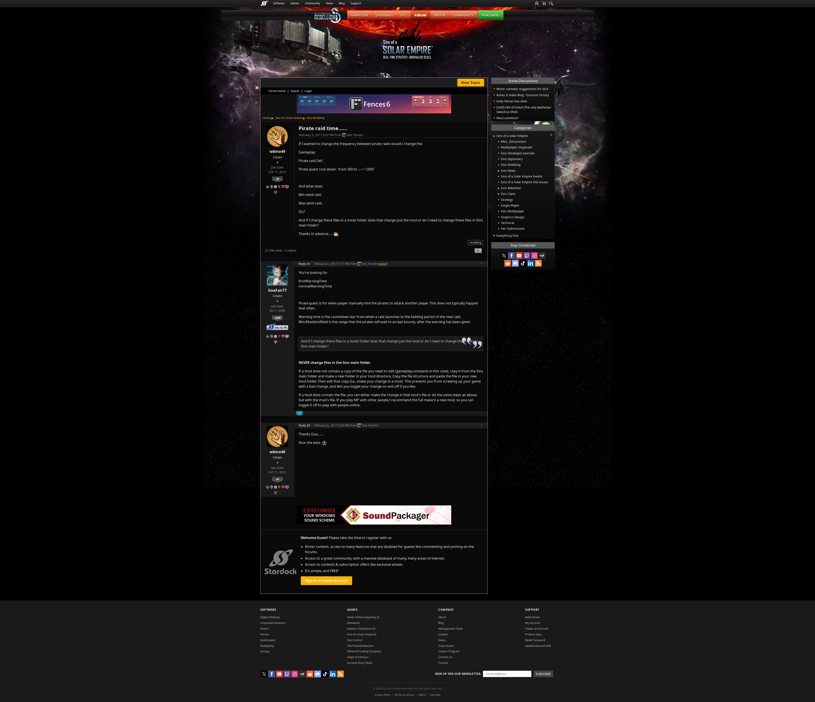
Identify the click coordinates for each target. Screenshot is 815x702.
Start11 (264, 628)
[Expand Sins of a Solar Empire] (494, 136)
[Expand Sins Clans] (498, 194)
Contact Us (445, 657)
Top (481, 263)
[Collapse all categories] (551, 135)
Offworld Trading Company (364, 651)
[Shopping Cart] (544, 3)
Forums (443, 663)
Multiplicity (267, 646)
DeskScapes (267, 640)
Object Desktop (270, 617)
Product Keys (533, 634)
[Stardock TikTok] (523, 263)
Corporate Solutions (273, 623)
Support (356, 3)
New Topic (470, 82)
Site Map (435, 695)
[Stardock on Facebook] (511, 255)
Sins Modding (315, 118)
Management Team (450, 628)
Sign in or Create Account (326, 580)
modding (475, 242)
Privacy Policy (383, 695)
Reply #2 (305, 425)
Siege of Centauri (357, 657)
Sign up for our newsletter (457, 674)
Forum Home (276, 91)
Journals (384, 15)
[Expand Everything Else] (494, 236)
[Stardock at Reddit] (507, 263)
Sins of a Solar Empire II (361, 634)
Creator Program (449, 651)
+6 (277, 179)
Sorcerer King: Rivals (359, 663)
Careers (443, 634)
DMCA (422, 695)
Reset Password (535, 640)
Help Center (532, 617)
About (442, 617)
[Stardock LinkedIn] (530, 263)
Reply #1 (305, 264)
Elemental (353, 623)
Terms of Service (404, 695)
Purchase (490, 15)
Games (294, 3)
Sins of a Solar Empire (288, 118)
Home (267, 118)
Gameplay (359, 15)
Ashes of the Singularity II (363, 617)
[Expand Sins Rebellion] (498, 188)
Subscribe (543, 674)
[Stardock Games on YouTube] (519, 255)
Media (439, 15)
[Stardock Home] (264, 3)
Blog (342, 3)
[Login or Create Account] (537, 3)
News (329, 3)
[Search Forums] (551, 3)
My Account (532, 623)
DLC (403, 15)
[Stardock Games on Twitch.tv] (527, 255)
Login (308, 91)
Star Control (354, 640)
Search (295, 91)
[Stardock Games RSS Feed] (538, 263)
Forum (421, 15)
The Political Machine (360, 646)
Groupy (265, 651)
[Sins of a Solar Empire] (407, 43)
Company (446, 610)
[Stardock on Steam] (542, 255)
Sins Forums (355, 135)
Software (278, 3)
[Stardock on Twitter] (504, 255)
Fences (264, 634)
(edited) (383, 264)
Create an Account (536, 628)
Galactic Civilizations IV (361, 628)
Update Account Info (538, 646)
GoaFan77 (277, 290)
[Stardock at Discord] (515, 263)
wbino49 (277, 151)
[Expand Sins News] (498, 171)
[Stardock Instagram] (534, 255)
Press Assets (446, 646)
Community (312, 3)
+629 (277, 317)
